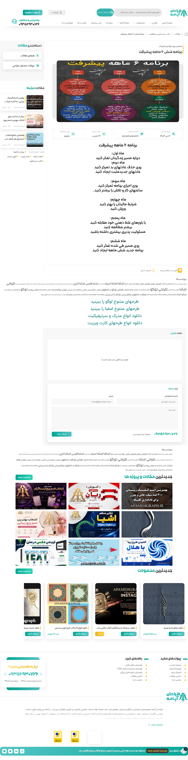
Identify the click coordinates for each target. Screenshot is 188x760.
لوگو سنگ (101, 295)
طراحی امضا (147, 459)
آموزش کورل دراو (143, 284)
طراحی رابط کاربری (173, 290)
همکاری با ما (67, 23)
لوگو (24, 289)
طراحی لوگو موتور (45, 290)
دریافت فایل (176, 634)
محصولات (140, 23)
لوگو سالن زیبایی (113, 294)
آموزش (185, 284)
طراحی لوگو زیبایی (94, 290)
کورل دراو (44, 295)
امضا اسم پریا (101, 284)
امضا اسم (111, 284)
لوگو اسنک (8, 290)
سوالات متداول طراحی (24, 65)
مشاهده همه (24, 477)
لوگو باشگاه (162, 295)
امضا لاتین (79, 284)
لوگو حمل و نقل (152, 295)
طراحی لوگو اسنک (144, 290)
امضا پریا (38, 284)
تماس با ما (82, 23)
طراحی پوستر (33, 290)
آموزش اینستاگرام (177, 284)
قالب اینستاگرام (36, 161)
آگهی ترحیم (12, 156)
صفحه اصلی (167, 23)
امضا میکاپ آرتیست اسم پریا (48, 284)
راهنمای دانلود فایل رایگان (131, 672)
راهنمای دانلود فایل (133, 665)
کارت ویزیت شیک (52, 295)
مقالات (177, 34)
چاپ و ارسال (96, 23)
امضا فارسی (91, 284)
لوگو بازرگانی (171, 295)
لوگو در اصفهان (139, 294)
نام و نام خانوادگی (171, 396)
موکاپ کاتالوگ (18, 152)
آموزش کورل (156, 284)
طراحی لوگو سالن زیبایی (77, 290)
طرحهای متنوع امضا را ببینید (114, 308)
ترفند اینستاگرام (31, 284)
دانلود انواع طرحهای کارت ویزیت (115, 323)
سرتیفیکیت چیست (21, 284)
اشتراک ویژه (176, 672)
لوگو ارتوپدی (16, 290)
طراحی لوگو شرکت (59, 289)
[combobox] (138, 12)
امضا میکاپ (69, 284)
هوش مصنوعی (61, 295)
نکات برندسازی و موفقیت (159, 34)
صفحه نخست (175, 665)
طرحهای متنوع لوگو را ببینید (115, 301)
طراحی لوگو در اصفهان (112, 290)
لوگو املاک (181, 294)
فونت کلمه (37, 156)
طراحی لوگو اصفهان (131, 290)
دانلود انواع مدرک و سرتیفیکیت (115, 315)
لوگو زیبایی (126, 294)
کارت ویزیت (25, 156)
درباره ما (109, 23)
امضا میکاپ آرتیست (61, 284)
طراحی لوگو (159, 289)
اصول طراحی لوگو (130, 284)
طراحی (154, 23)
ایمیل (111, 396)
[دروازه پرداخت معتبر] (75, 736)
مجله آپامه (124, 23)
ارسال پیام (61, 434)
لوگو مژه (69, 295)
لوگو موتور (77, 295)
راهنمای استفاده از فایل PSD (130, 668)
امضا (121, 284)
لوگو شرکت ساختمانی (89, 295)
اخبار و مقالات (175, 676)
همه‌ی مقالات (28, 55)
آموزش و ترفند (167, 284)
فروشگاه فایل (175, 668)
